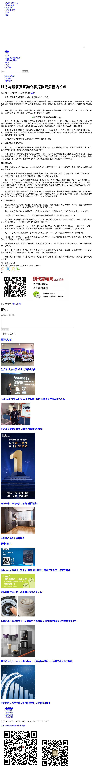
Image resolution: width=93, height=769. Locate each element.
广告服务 (9, 710)
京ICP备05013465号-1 (9, 726)
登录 (7, 12)
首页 (7, 51)
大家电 (8, 60)
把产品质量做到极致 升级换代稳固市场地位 (21, 429)
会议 (7, 65)
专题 (7, 63)
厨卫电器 (9, 58)
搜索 (26, 72)
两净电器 (16, 58)
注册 (7, 15)
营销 (7, 53)
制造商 (8, 78)
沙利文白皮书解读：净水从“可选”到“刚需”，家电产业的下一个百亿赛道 (35, 570)
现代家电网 (10, 5)
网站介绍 (9, 708)
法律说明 (9, 717)
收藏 (32, 93)
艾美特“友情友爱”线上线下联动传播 (18, 369)
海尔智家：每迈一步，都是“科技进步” (19, 503)
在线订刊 (9, 715)
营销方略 (9, 81)
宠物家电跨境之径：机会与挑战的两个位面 (21, 592)
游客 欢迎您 (10, 10)
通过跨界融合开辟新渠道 (13, 538)
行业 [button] (7, 55)
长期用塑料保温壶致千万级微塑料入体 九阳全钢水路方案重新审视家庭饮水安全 (39, 621)
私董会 (8, 67)
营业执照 (21, 726)
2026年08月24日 (11, 3)
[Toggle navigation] (84, 47)
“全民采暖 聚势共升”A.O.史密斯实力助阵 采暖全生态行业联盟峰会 (33, 399)
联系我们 (9, 712)
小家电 (14, 60)
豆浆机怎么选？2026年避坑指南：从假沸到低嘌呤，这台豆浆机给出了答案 (36, 661)
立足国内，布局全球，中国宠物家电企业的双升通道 (25, 703)
